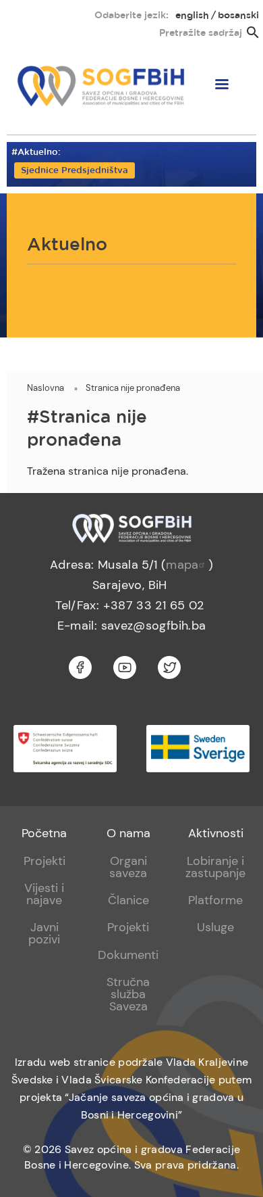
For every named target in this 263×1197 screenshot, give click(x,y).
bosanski (238, 15)
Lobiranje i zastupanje (215, 867)
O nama (128, 833)
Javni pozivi (44, 933)
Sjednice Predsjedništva (74, 170)
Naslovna (45, 388)
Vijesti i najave (44, 894)
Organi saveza (128, 867)
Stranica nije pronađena (133, 388)
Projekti (44, 861)
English (192, 15)
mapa (182, 565)
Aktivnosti (215, 833)
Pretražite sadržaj (200, 33)
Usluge (215, 927)
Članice (128, 900)
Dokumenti (128, 955)
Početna (44, 833)
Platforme (215, 900)
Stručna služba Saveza (128, 994)
